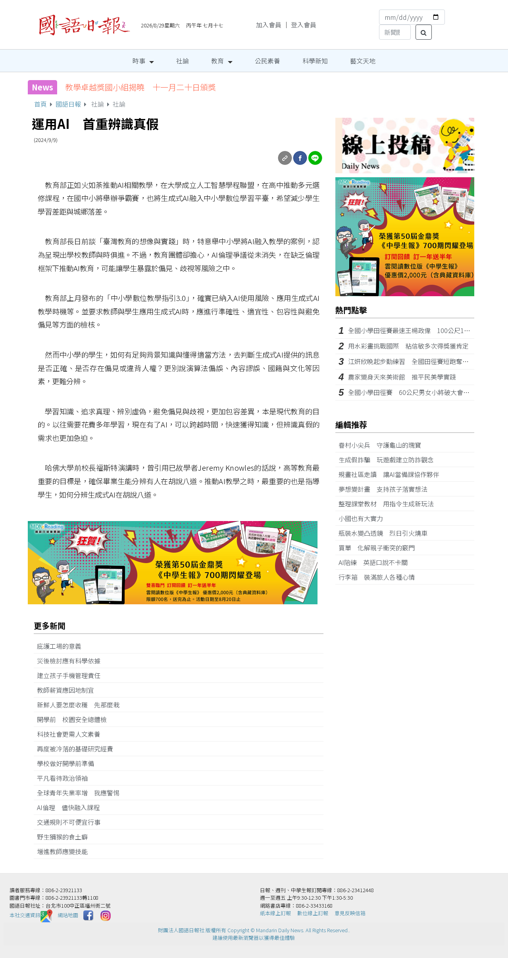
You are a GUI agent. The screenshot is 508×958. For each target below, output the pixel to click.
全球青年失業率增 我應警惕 (81, 792)
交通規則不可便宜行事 (72, 822)
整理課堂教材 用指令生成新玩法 (389, 503)
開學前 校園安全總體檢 (75, 719)
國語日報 (68, 104)
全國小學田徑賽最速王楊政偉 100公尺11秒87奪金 (421, 330)
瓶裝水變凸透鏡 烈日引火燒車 (386, 533)
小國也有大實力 (364, 518)
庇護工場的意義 (62, 646)
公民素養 (267, 60)
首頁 (40, 104)
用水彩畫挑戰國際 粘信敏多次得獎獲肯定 (408, 346)
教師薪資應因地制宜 (68, 690)
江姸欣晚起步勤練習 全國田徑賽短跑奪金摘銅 (414, 361)
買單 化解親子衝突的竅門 (380, 547)
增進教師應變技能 (65, 851)
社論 (182, 60)
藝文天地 (362, 60)
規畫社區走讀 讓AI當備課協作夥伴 (392, 474)
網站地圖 (68, 915)
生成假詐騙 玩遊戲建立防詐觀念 (389, 459)
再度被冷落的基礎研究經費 (78, 748)
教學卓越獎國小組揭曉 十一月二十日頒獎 (140, 87)
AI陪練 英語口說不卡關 (376, 562)
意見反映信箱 (350, 913)
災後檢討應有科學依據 (72, 660)
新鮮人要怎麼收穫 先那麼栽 (81, 704)
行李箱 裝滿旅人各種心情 (380, 577)
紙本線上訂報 (275, 913)
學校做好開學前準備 (68, 763)
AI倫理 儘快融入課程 (71, 807)
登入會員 (303, 24)
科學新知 (315, 60)
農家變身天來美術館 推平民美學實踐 (402, 376)
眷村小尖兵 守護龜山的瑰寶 (383, 445)
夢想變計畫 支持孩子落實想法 (386, 489)
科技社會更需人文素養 (72, 734)
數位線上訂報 (312, 913)
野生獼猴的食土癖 (65, 836)
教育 (217, 60)
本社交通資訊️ (25, 915)
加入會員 (268, 24)
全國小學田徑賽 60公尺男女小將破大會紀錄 (412, 392)
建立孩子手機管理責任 (72, 675)
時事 (139, 60)
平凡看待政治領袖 (65, 778)
